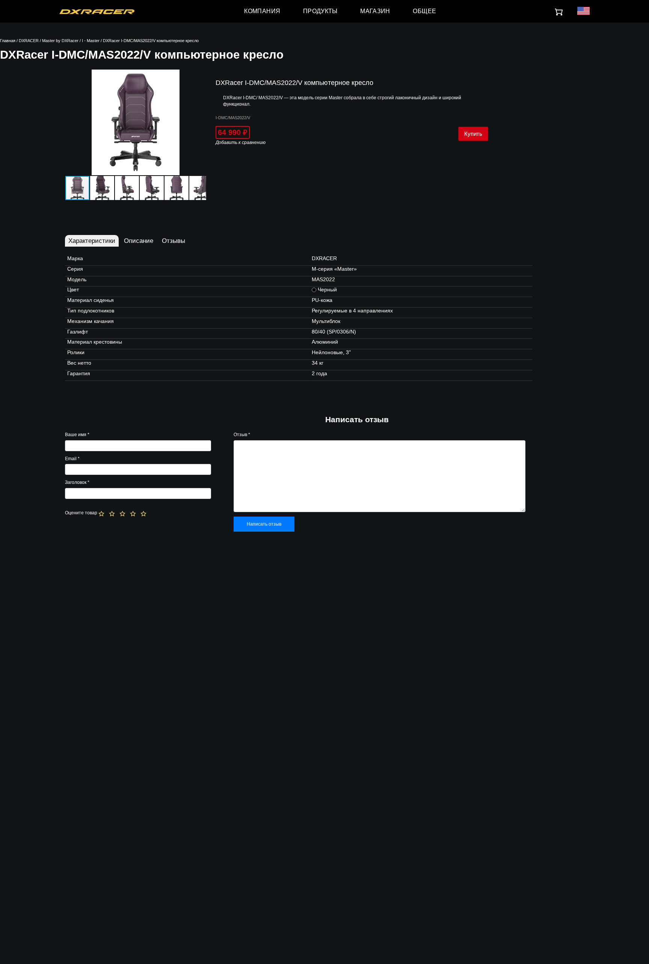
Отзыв (242, 434)
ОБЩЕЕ (424, 11)
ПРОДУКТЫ (320, 11)
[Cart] (559, 12)
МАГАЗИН (375, 11)
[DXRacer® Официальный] (96, 11)
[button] (199, 76)
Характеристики (91, 240)
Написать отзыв (264, 524)
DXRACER (29, 40)
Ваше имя (77, 434)
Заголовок (77, 482)
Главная (7, 40)
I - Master (91, 40)
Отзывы (173, 240)
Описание (138, 240)
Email (72, 458)
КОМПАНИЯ (262, 11)
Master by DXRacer (60, 40)
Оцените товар (81, 512)
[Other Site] (583, 11)
